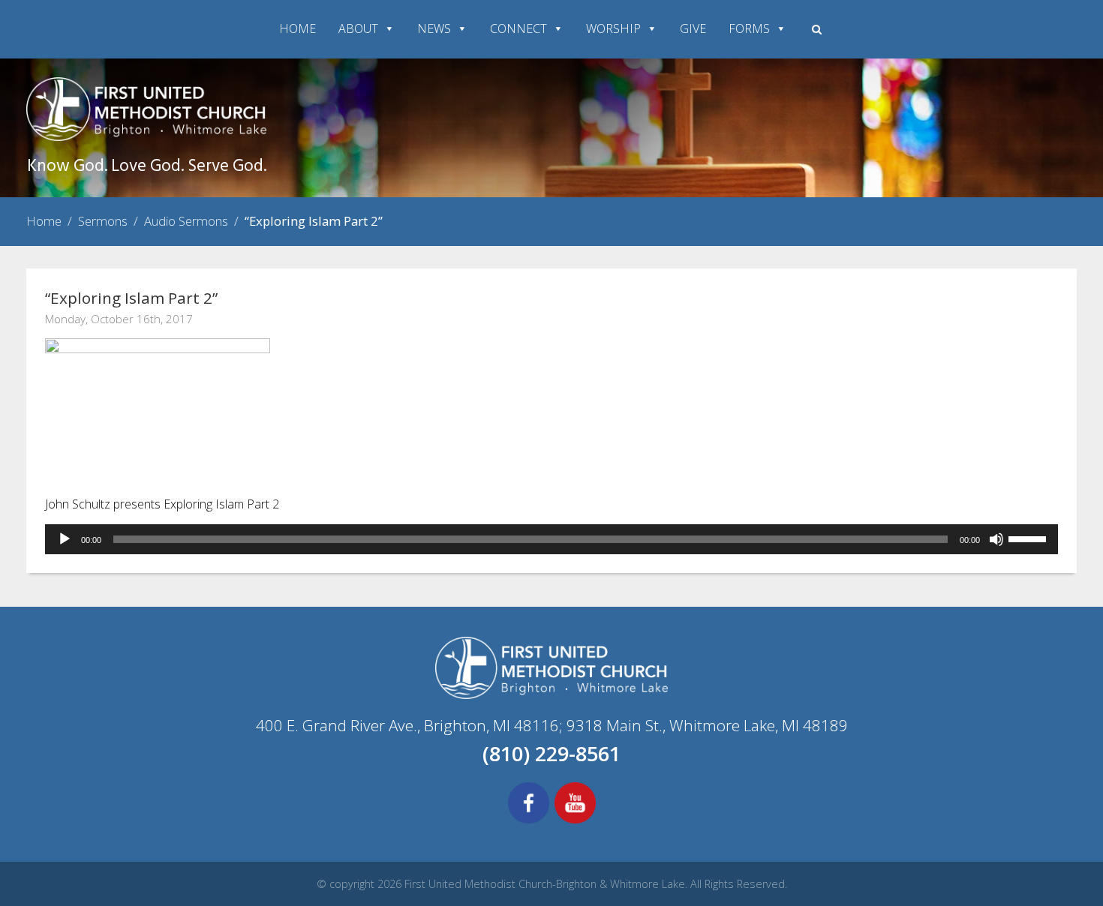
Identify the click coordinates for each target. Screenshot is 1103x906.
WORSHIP (613, 28)
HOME (297, 28)
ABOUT (358, 28)
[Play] (64, 539)
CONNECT (518, 28)
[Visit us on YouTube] (575, 821)
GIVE (693, 28)
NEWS (434, 28)
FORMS (749, 28)
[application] (551, 539)
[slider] (1029, 537)
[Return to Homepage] (146, 136)
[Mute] (996, 539)
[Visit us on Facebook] (528, 821)
